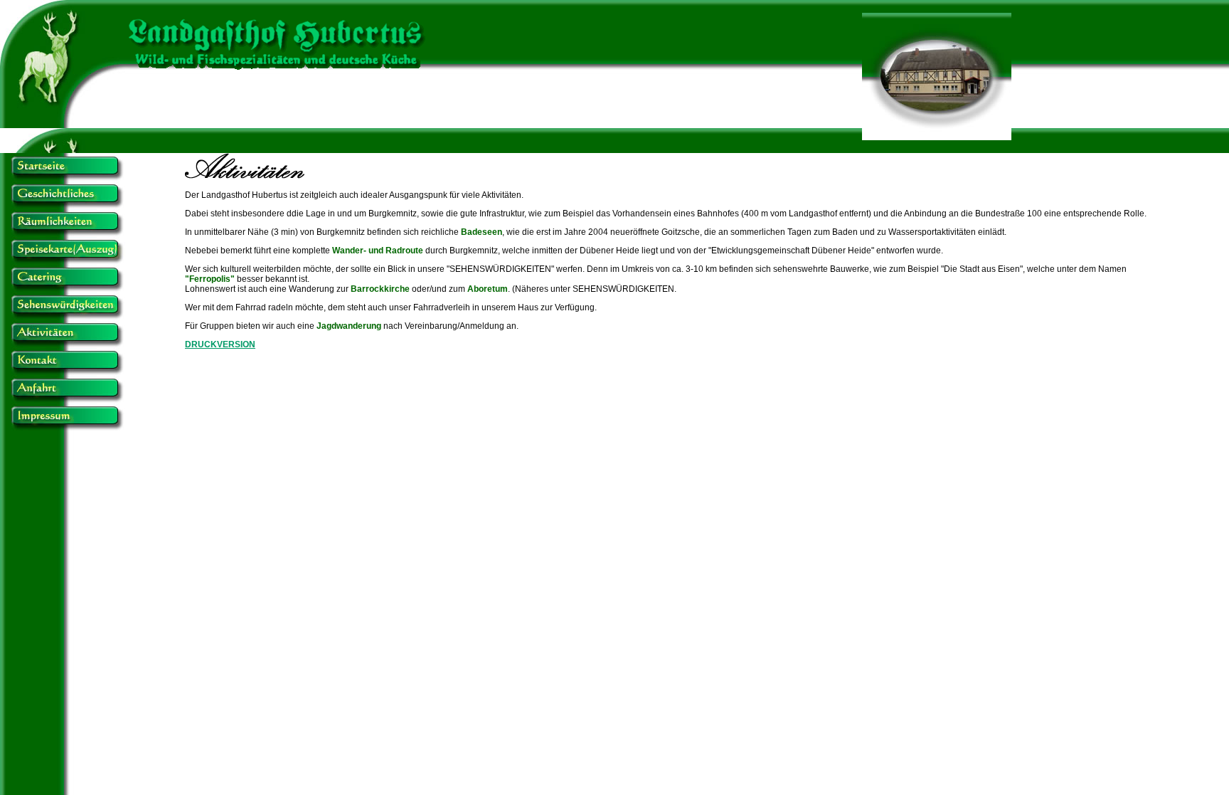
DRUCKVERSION (220, 344)
